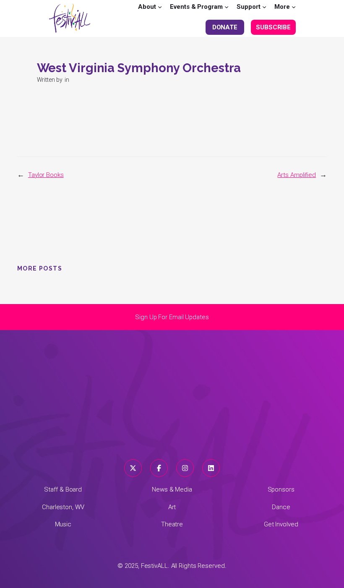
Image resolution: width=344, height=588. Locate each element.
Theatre (172, 524)
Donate (224, 27)
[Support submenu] (264, 7)
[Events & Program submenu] (226, 7)
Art (172, 507)
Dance (281, 507)
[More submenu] (294, 7)
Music (63, 524)
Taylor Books (46, 175)
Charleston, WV (63, 507)
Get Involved (281, 524)
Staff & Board (63, 489)
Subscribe (273, 27)
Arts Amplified (296, 175)
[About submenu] (160, 7)
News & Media (172, 489)
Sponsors (281, 489)
